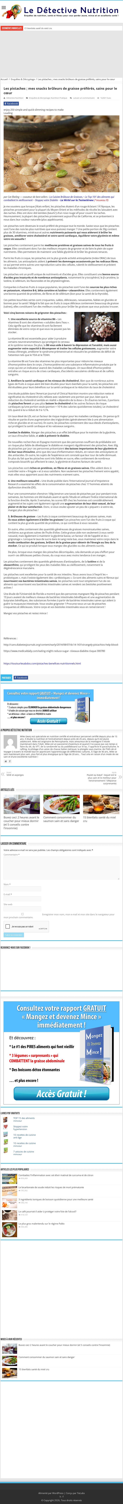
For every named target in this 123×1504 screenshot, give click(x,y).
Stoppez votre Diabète (46, 200)
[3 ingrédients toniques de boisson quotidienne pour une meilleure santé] (9, 1203)
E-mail (8, 894)
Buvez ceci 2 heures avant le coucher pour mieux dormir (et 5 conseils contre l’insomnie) (21, 823)
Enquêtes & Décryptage (23, 79)
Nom (7, 884)
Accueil (4, 79)
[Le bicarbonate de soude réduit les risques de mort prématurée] (9, 1191)
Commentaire (12, 854)
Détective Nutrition (14, 98)
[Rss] (60, 1496)
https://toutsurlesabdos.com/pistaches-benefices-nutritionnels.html (42, 663)
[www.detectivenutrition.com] (61, 11)
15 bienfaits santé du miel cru (38, 28)
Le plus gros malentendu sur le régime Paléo (41, 1223)
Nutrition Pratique (59, 98)
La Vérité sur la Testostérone (77, 200)
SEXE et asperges (15, 773)
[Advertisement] (61, 54)
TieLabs (81, 1493)
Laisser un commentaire (83, 98)
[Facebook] (63, 1496)
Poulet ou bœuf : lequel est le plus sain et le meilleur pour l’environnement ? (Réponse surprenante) (101, 778)
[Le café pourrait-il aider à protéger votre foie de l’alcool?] (9, 1215)
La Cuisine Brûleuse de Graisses (65, 197)
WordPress (57, 1493)
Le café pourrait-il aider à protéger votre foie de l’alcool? (47, 1211)
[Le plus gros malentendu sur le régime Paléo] (9, 1229)
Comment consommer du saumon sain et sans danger (61, 819)
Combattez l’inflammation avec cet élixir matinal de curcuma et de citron (56, 1175)
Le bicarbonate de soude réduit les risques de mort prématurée (51, 1187)
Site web (8, 904)
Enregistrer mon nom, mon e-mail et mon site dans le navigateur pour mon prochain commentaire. (59, 916)
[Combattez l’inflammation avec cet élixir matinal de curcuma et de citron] (9, 1179)
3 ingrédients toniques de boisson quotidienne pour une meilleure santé (56, 1199)
